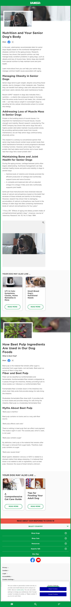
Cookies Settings (53, 585)
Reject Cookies (53, 589)
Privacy (4, 567)
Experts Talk (35, 549)
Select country (35, 526)
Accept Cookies (53, 594)
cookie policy (20, 589)
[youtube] (38, 560)
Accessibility (6, 576)
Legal (4, 573)
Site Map (35, 554)
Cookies (5, 570)
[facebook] (32, 560)
